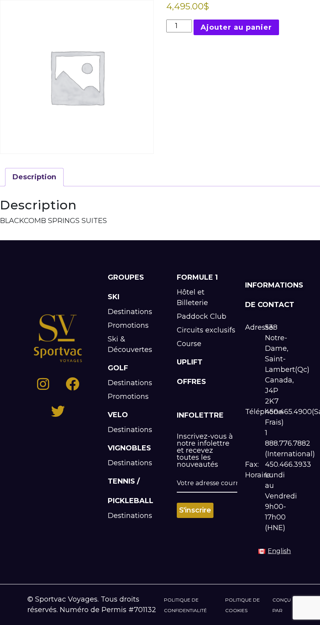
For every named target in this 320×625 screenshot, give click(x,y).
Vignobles (129, 448)
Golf (118, 368)
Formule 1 (197, 277)
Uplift (190, 362)
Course (189, 343)
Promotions (128, 325)
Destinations (130, 311)
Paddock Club (201, 316)
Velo (118, 415)
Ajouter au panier (236, 27)
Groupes (126, 277)
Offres (191, 381)
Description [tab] (34, 177)
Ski (113, 297)
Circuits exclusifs (206, 330)
